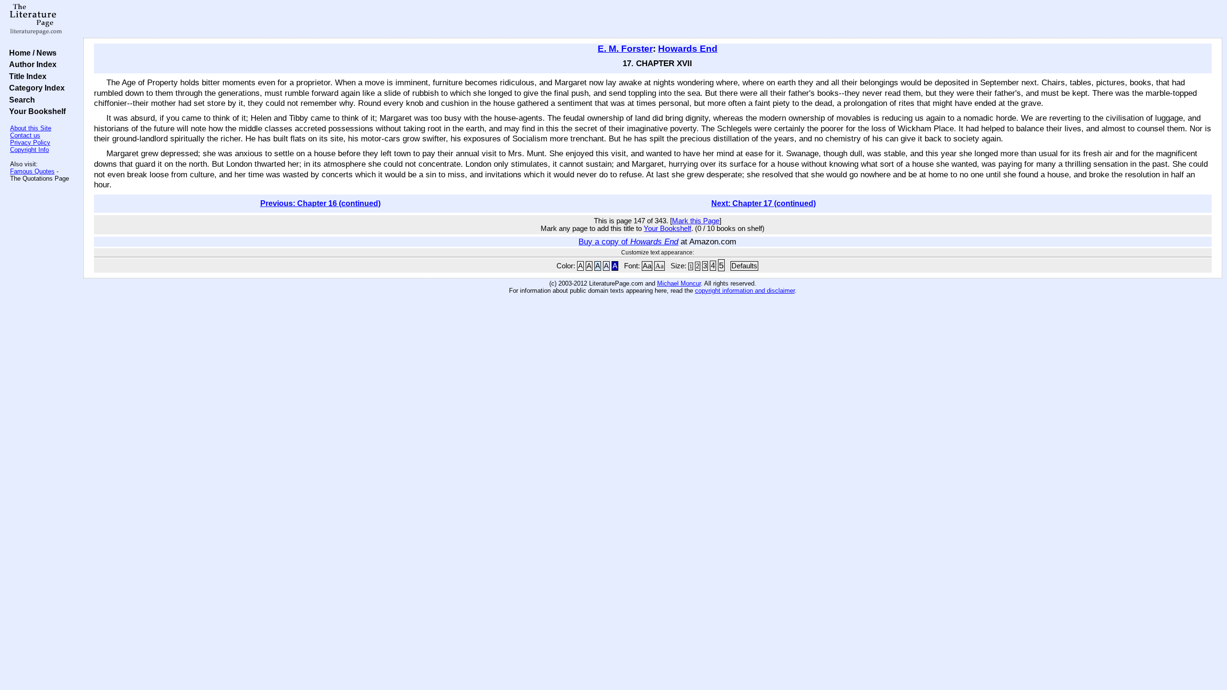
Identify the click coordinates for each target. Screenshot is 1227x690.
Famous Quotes (32, 171)
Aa (647, 266)
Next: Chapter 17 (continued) (763, 203)
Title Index (25, 76)
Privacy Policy (30, 142)
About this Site (30, 128)
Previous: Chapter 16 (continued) (320, 203)
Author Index (31, 64)
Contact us (25, 135)
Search (20, 99)
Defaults (744, 266)
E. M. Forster (625, 49)
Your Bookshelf (35, 111)
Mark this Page (695, 221)
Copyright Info (29, 149)
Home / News (31, 52)
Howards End (688, 49)
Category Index (35, 87)
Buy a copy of (628, 241)
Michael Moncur (679, 283)
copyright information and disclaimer (745, 290)
